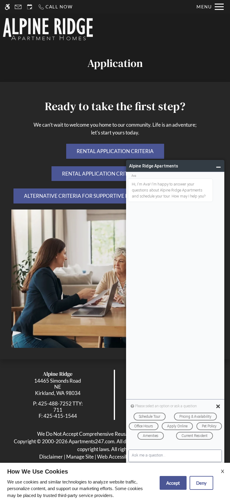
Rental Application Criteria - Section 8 (115, 173)
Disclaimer (51, 456)
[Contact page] (18, 7)
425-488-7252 (60, 406)
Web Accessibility (116, 456)
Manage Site (80, 456)
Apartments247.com (91, 441)
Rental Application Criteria (115, 151)
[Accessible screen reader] (7, 7)
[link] (58, 387)
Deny (201, 483)
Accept (173, 483)
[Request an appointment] (30, 7)
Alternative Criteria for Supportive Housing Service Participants (115, 196)
